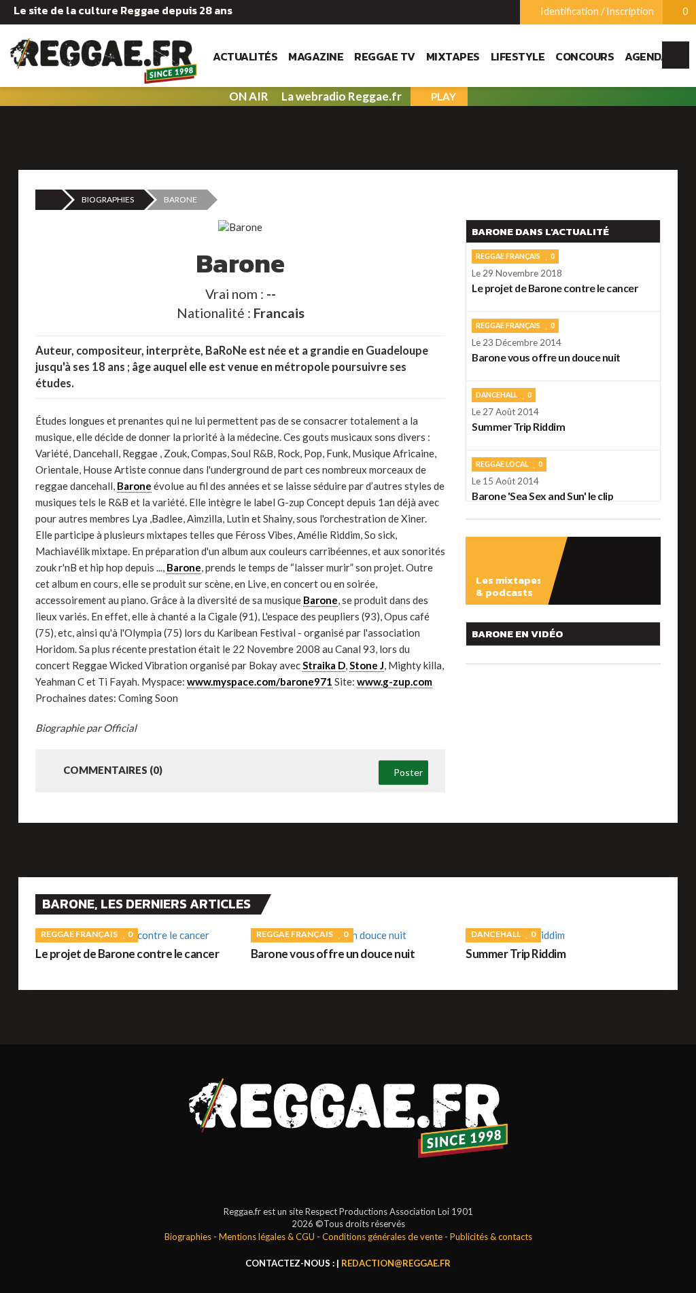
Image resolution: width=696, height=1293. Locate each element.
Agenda (646, 56)
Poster (407, 772)
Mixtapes (453, 56)
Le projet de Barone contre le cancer (127, 953)
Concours (584, 56)
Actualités (245, 56)
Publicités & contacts (491, 1236)
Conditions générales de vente (382, 1236)
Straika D (323, 665)
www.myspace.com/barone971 (259, 681)
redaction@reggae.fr (396, 1263)
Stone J (366, 665)
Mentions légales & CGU (267, 1236)
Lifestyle (518, 56)
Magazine (315, 56)
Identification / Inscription (596, 11)
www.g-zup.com (394, 681)
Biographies (108, 199)
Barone (134, 486)
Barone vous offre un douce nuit (333, 953)
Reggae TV (384, 56)
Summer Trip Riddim (516, 953)
